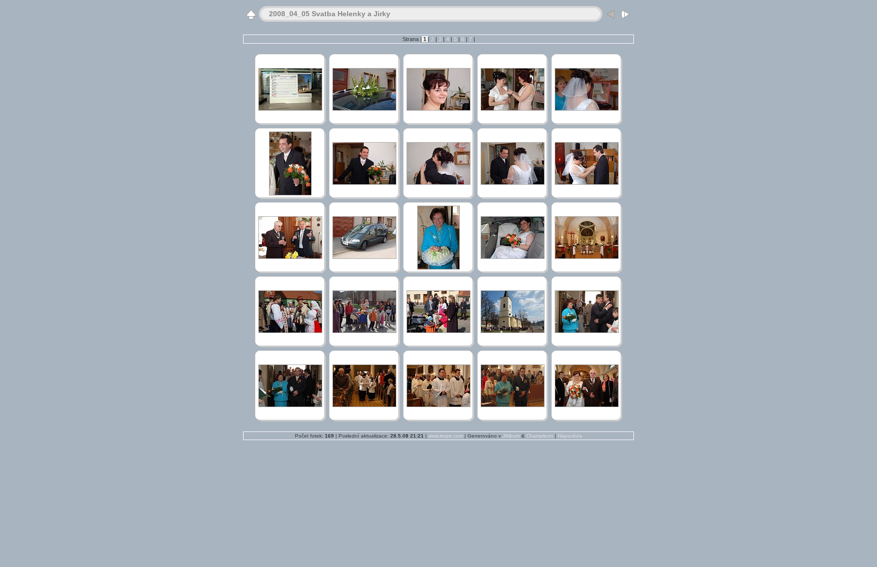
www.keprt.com (445, 436)
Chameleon (539, 436)
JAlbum (511, 436)
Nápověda (570, 436)
